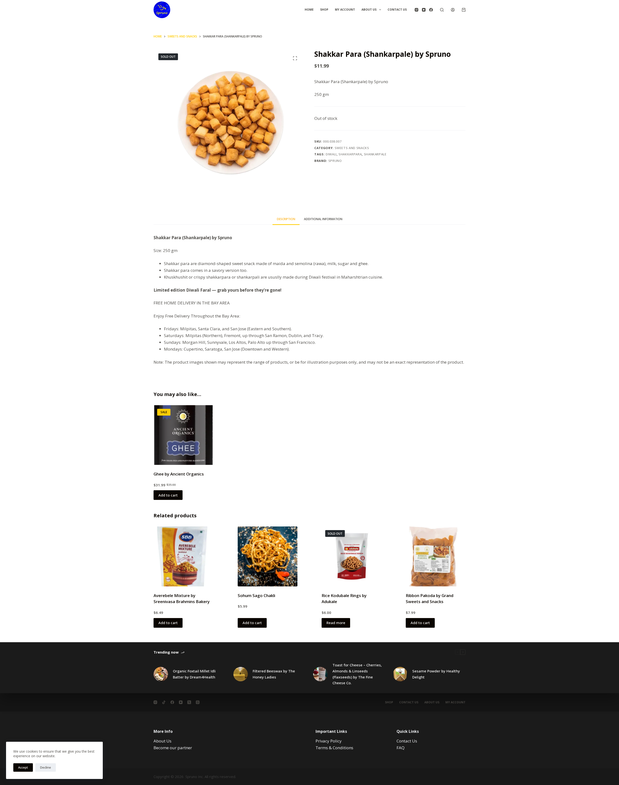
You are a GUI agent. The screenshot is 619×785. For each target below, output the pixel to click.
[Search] (442, 10)
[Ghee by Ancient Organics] (184, 435)
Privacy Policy (329, 741)
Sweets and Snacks (352, 148)
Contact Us (397, 9)
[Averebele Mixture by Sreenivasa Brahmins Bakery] (184, 556)
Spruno (335, 160)
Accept (23, 767)
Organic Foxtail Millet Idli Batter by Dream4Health (194, 674)
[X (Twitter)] (189, 702)
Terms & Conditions (334, 747)
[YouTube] (424, 10)
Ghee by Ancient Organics (179, 474)
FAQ (401, 747)
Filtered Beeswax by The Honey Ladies (274, 674)
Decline (45, 767)
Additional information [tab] (323, 219)
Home (309, 9)
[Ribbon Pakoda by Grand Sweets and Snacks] (436, 556)
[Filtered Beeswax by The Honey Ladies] (240, 674)
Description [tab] (286, 219)
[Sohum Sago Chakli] (268, 556)
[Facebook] (431, 10)
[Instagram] (416, 10)
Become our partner (173, 747)
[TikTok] (164, 702)
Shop (324, 9)
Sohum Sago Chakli (256, 595)
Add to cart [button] (168, 495)
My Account (345, 9)
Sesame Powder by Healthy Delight (436, 674)
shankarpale (375, 154)
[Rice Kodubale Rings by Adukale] (352, 556)
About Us (368, 9)
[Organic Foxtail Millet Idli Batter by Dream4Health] (161, 674)
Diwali (331, 154)
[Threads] (197, 702)
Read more (335, 622)
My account (455, 702)
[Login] (453, 10)
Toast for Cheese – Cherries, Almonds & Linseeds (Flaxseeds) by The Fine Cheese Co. (357, 674)
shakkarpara (350, 154)
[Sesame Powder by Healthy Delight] (400, 674)
